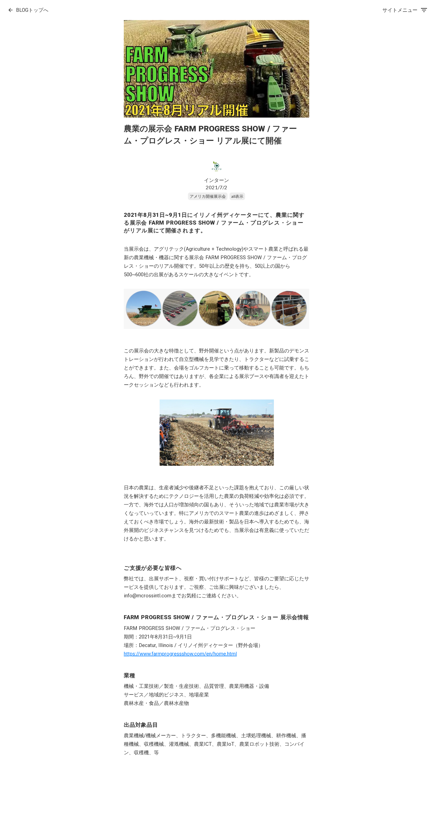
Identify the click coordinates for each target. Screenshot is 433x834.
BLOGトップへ (32, 10)
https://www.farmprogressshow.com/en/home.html (180, 654)
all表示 (237, 196)
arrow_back (11, 10)
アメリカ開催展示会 (208, 196)
